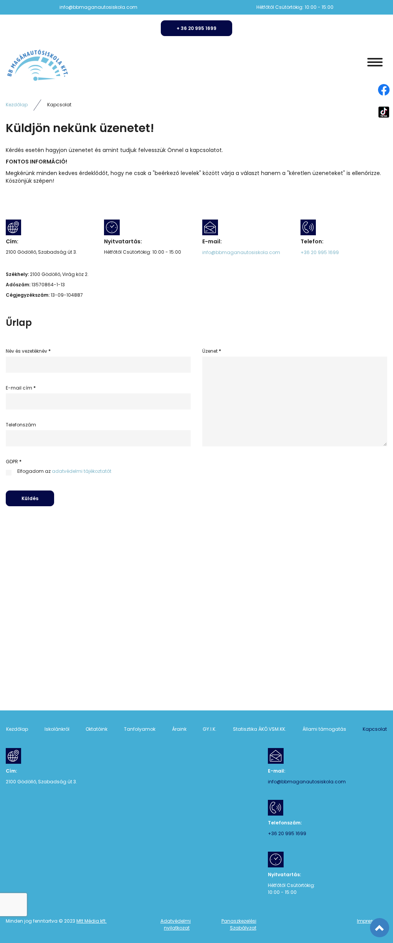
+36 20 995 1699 (320, 252)
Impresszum (371, 921)
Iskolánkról (57, 729)
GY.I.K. (209, 729)
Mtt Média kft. (91, 921)
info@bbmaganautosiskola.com (98, 7)
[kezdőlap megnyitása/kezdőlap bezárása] (375, 62)
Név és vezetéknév (28, 351)
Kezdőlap (17, 104)
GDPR (13, 461)
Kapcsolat (375, 729)
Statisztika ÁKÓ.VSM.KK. (259, 729)
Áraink (179, 729)
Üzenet (211, 351)
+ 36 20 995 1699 (196, 28)
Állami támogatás (324, 729)
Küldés (29, 498)
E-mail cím (21, 388)
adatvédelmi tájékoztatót (81, 471)
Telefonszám (21, 425)
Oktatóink (96, 729)
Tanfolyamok (139, 729)
